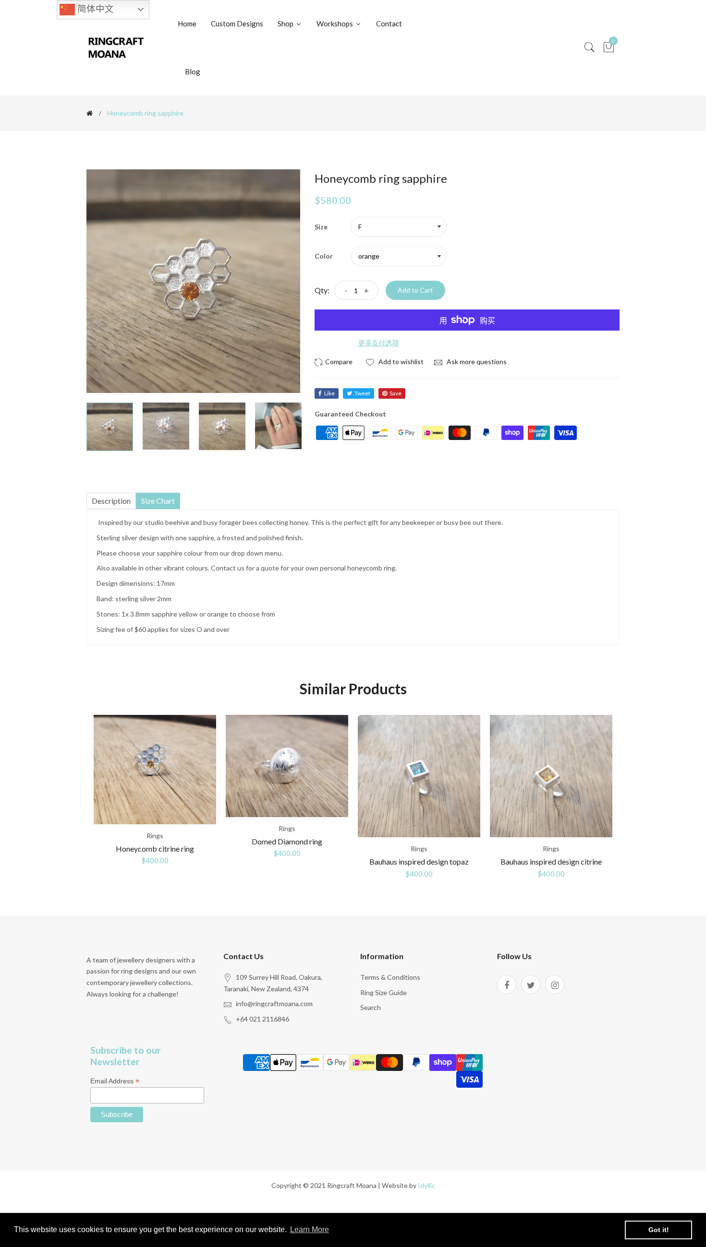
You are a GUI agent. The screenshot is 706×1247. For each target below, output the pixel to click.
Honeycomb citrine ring (155, 848)
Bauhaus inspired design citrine (551, 861)
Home (187, 23)
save (396, 393)
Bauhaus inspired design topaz (419, 861)
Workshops (335, 23)
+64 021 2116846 (262, 1019)
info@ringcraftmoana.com (274, 1003)
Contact (389, 23)
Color (324, 256)
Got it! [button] (658, 1230)
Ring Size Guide (383, 992)
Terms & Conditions (390, 977)
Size (321, 227)
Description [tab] (111, 500)
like (329, 393)
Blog (192, 71)
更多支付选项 (378, 343)
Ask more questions (476, 361)
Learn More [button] (309, 1229)
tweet (362, 393)
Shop (286, 23)
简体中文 (94, 9)
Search (370, 1007)
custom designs (237, 23)
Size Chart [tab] (158, 500)
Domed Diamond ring (287, 841)
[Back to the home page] (89, 113)
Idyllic (426, 1185)
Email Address (114, 1081)
